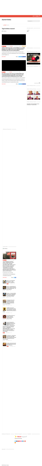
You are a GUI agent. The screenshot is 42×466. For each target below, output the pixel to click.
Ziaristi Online (6, 19)
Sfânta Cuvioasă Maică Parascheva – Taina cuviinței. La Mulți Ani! (11, 281)
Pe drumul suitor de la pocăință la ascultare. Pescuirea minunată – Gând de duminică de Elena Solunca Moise (8, 302)
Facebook (24, 56)
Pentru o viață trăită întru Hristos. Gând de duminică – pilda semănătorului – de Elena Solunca (11, 288)
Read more (4, 56)
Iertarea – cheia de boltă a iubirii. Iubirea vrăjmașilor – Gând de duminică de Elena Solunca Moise (11, 295)
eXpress (11, 46)
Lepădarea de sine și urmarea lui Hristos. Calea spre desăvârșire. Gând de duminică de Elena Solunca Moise (9, 309)
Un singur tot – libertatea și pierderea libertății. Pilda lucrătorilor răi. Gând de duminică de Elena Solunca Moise (9, 337)
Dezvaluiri (4, 46)
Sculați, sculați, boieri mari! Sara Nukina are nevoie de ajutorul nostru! (11, 344)
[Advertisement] (21, 7)
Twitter (20, 56)
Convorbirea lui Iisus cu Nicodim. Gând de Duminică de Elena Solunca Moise (11, 317)
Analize (4, 72)
